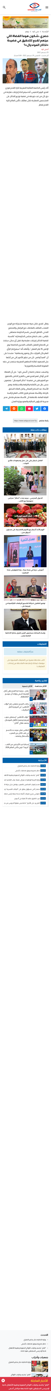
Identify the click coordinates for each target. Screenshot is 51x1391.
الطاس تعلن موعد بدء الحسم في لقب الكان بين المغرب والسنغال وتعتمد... (17, 733)
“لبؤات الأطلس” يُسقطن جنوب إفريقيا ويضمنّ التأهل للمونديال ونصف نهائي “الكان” (16, 720)
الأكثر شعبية (27, 686)
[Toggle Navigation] (47, 7)
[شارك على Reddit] (14, 408)
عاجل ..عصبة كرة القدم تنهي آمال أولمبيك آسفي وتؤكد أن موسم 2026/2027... (16, 694)
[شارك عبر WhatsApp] (22, 408)
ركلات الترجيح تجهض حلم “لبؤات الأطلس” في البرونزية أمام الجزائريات (16, 707)
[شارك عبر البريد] (29, 408)
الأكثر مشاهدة (41, 686)
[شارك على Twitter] (37, 408)
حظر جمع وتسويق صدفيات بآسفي (33, 1344)
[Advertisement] (25, 214)
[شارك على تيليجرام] (6, 408)
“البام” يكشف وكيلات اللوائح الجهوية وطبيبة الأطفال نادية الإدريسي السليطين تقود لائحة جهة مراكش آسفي (25, 1387)
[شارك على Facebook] (45, 408)
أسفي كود (44, 49)
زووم (27, 31)
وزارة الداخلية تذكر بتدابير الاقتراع (35, 1340)
